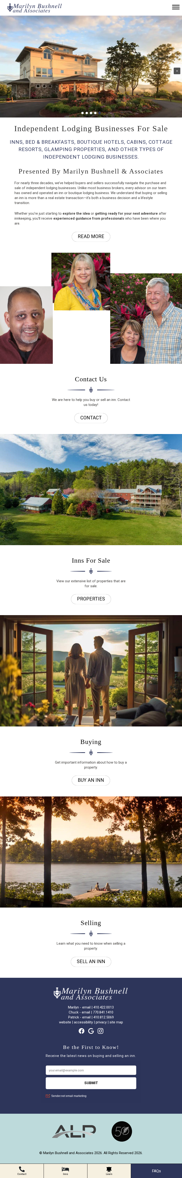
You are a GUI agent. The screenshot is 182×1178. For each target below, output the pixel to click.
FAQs (156, 1171)
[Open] (176, 7)
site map (116, 1022)
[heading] (91, 143)
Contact (91, 418)
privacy (101, 1022)
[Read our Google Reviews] (91, 1031)
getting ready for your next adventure (126, 213)
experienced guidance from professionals (88, 218)
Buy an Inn (91, 780)
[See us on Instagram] (100, 1031)
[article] (91, 309)
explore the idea (76, 213)
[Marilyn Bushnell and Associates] (33, 11)
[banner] (91, 1136)
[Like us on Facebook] (81, 1031)
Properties (91, 599)
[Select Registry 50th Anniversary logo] (121, 1141)
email (86, 1007)
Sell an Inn (91, 961)
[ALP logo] (74, 1141)
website (65, 1022)
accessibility (83, 1022)
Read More (91, 236)
